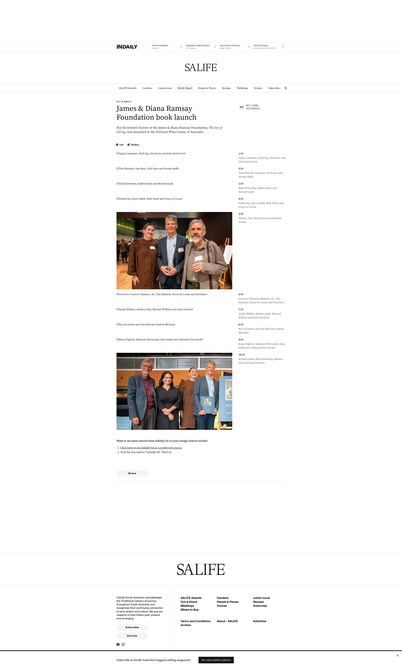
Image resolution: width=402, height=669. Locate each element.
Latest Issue (165, 88)
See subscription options (216, 660)
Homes (258, 88)
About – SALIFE (227, 621)
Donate (132, 635)
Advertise (259, 621)
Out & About (185, 88)
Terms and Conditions (196, 621)
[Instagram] (123, 644)
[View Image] (174, 158)
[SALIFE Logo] (201, 67)
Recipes (226, 88)
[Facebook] (118, 644)
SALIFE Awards (127, 88)
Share (132, 473)
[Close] (397, 655)
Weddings (242, 88)
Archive (186, 625)
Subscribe (274, 88)
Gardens (147, 88)
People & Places (207, 88)
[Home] (133, 46)
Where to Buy (190, 609)
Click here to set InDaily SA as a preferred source (151, 448)
